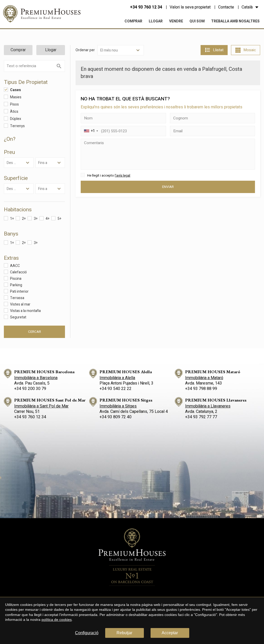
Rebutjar (124, 633)
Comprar (133, 21)
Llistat (218, 50)
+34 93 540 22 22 (115, 389)
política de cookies (57, 619)
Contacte (226, 7)
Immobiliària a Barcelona (35, 378)
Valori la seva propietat (190, 7)
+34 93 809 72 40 (115, 417)
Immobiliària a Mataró (204, 378)
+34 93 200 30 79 (30, 389)
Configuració (86, 633)
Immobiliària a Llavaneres (207, 406)
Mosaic (249, 50)
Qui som (197, 21)
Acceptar (170, 633)
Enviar (168, 186)
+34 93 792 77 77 (201, 417)
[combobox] (90, 131)
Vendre (176, 21)
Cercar (34, 331)
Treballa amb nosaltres (235, 21)
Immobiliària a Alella (117, 378)
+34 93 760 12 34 (146, 7)
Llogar (156, 21)
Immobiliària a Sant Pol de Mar (41, 406)
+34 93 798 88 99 (201, 389)
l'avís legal (122, 175)
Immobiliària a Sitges (118, 406)
